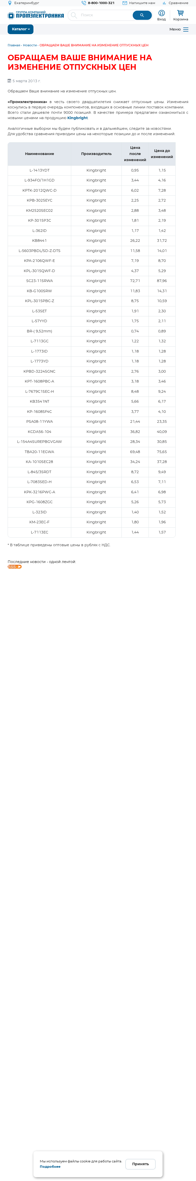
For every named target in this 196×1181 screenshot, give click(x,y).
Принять (140, 1164)
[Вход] (161, 13)
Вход (161, 19)
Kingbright (77, 118)
